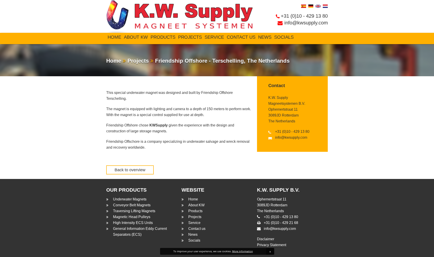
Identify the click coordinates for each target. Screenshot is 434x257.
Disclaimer (265, 239)
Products (163, 37)
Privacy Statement (271, 245)
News (264, 37)
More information (242, 251)
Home (114, 37)
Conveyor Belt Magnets (132, 205)
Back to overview (130, 170)
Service (214, 37)
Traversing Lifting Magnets (134, 211)
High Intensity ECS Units (133, 223)
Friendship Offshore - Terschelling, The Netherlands (221, 61)
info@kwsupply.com (306, 23)
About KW (136, 37)
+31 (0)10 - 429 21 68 (281, 223)
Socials (284, 37)
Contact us (241, 37)
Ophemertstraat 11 (283, 109)
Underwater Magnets (129, 199)
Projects (190, 37)
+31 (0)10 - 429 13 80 (304, 16)
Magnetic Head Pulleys (131, 217)
